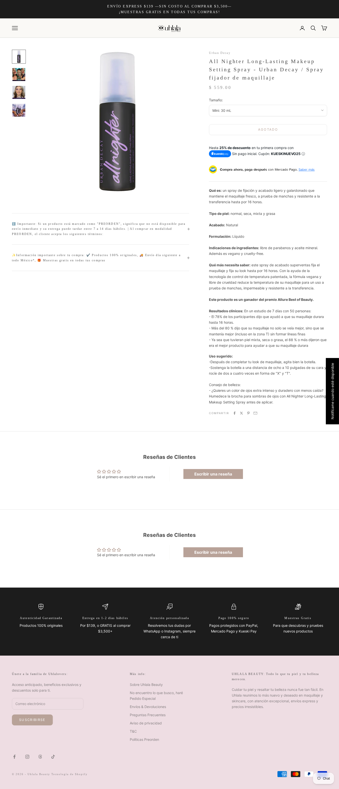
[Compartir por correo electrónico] (255, 413)
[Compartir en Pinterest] (248, 413)
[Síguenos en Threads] (40, 756)
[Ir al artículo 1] (19, 57)
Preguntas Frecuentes (148, 715)
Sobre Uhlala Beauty (146, 684)
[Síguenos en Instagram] (27, 756)
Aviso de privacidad (146, 723)
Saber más (307, 169)
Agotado (268, 129)
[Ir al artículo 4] (19, 110)
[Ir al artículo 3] (19, 92)
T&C (133, 731)
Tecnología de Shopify (69, 774)
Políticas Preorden (144, 739)
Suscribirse (32, 720)
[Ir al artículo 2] (19, 74)
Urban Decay (220, 53)
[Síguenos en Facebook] (14, 756)
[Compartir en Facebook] (235, 413)
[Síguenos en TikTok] (53, 756)
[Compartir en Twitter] (241, 413)
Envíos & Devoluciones (148, 707)
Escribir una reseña (213, 474)
